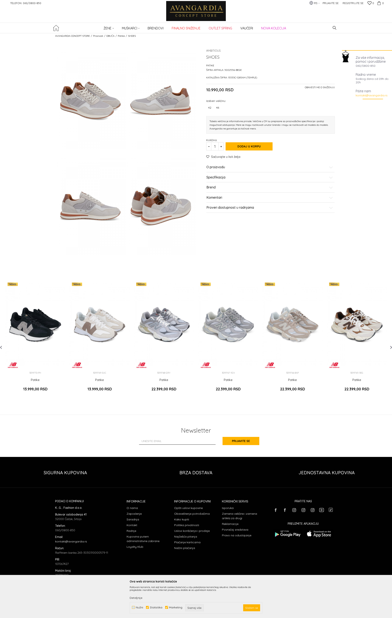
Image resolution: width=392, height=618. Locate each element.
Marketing (175, 607)
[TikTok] (330, 510)
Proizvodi (98, 35)
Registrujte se (353, 3)
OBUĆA (110, 35)
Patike (121, 35)
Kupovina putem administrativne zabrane (143, 539)
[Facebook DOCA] (284, 510)
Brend (211, 187)
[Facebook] (275, 510)
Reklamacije (230, 524)
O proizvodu (215, 167)
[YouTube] (321, 510)
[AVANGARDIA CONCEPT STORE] (196, 13)
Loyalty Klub (135, 547)
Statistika (156, 607)
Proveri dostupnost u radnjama (230, 207)
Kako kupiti (181, 519)
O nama (132, 508)
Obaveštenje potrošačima (192, 514)
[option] (35, 338)
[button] (334, 28)
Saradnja (133, 519)
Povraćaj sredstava (235, 529)
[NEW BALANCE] (12, 365)
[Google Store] (287, 533)
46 (217, 107)
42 (209, 107)
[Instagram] (294, 510)
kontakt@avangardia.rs (372, 95)
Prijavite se (241, 441)
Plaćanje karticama (187, 542)
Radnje (131, 531)
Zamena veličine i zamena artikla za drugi (239, 516)
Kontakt (132, 525)
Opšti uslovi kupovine (188, 508)
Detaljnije (136, 598)
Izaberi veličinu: (216, 100)
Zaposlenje (134, 514)
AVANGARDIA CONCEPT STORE (72, 35)
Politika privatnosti (186, 525)
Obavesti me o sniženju (320, 87)
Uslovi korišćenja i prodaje (192, 531)
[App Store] (319, 533)
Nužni (139, 607)
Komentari (214, 197)
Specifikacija (215, 177)
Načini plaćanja (184, 548)
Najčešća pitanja (185, 536)
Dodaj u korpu (249, 146)
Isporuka (228, 508)
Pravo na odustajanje (236, 535)
